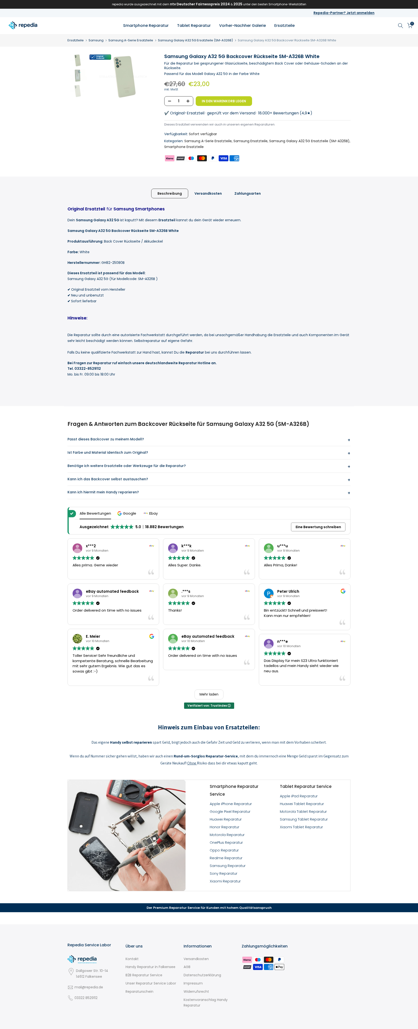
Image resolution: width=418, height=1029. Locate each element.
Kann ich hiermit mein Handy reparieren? (103, 492)
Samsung (96, 40)
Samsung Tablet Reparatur (304, 819)
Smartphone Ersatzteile (184, 146)
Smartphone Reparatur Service (234, 790)
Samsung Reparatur (228, 865)
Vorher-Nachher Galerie (242, 25)
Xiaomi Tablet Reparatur (301, 826)
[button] (127, 513)
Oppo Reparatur (224, 850)
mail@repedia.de (89, 987)
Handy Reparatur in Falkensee (150, 966)
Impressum (193, 983)
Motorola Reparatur (227, 834)
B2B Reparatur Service (144, 975)
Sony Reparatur (223, 873)
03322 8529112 (86, 997)
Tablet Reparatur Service (306, 786)
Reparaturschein (139, 991)
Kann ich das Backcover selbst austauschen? (107, 479)
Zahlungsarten (247, 193)
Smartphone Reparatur (146, 25)
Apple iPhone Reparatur (231, 803)
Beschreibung (169, 193)
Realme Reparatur (226, 857)
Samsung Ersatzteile (250, 141)
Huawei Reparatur (226, 819)
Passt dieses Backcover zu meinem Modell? (105, 439)
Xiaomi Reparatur (225, 881)
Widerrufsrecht (196, 991)
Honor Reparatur (224, 826)
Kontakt (132, 958)
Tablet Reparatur (194, 25)
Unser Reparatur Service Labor (151, 983)
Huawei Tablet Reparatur (302, 803)
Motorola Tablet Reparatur (303, 811)
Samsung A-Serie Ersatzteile (130, 40)
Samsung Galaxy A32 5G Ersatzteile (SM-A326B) (195, 40)
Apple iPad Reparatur (299, 796)
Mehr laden (209, 694)
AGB (187, 966)
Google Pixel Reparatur (230, 811)
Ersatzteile (284, 25)
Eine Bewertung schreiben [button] (318, 527)
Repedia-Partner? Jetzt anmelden (344, 12)
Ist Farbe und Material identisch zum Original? (107, 452)
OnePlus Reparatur (226, 842)
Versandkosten (208, 193)
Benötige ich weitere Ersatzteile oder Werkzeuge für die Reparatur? (126, 465)
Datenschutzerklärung (202, 975)
